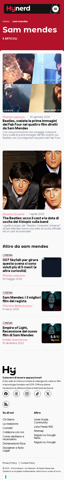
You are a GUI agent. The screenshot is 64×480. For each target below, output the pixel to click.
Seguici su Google (45, 442)
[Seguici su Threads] (16, 393)
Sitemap (39, 431)
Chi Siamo (8, 419)
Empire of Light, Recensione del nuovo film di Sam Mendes (20, 331)
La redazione (10, 424)
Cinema (8, 255)
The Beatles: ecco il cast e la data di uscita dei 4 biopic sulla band (31, 220)
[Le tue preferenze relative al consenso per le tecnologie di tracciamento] (6, 477)
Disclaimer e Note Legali (13, 449)
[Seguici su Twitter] (48, 393)
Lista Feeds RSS (43, 426)
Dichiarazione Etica (14, 443)
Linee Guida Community (41, 421)
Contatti (7, 428)
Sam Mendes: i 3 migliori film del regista (22, 299)
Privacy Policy (10, 462)
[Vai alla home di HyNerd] (18, 9)
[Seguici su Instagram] (27, 393)
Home (6, 21)
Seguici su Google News (45, 437)
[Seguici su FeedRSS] (6, 404)
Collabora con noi (13, 432)
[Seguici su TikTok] (37, 393)
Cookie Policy (28, 462)
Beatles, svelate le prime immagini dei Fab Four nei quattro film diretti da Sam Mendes (30, 124)
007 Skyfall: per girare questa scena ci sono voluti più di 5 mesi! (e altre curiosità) (20, 265)
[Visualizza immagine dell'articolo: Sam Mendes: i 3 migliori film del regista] (51, 301)
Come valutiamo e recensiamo (13, 438)
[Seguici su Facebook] (6, 393)
